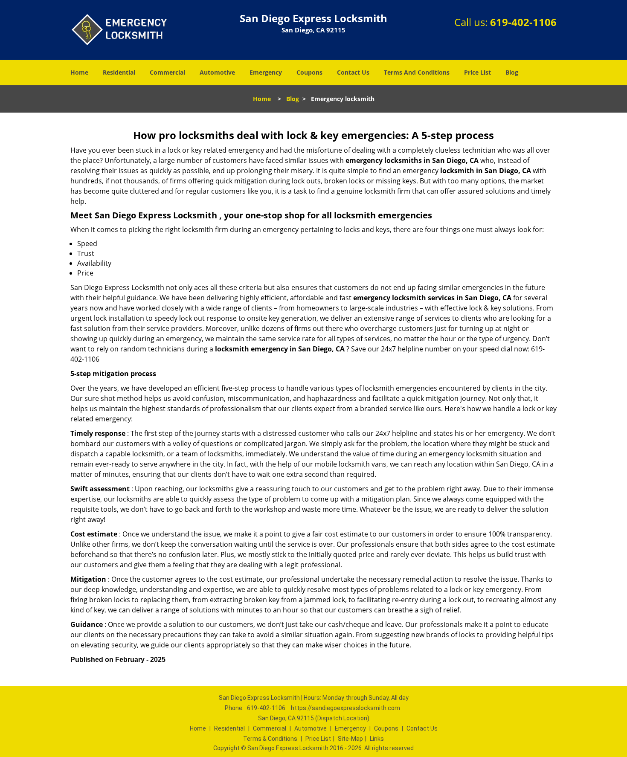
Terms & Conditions (270, 738)
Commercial (167, 72)
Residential (119, 72)
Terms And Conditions (417, 72)
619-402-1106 (523, 22)
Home (79, 72)
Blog (511, 72)
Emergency (266, 72)
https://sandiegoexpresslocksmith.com (345, 708)
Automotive (217, 72)
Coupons (309, 72)
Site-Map (350, 738)
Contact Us (353, 72)
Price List (477, 72)
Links (377, 738)
